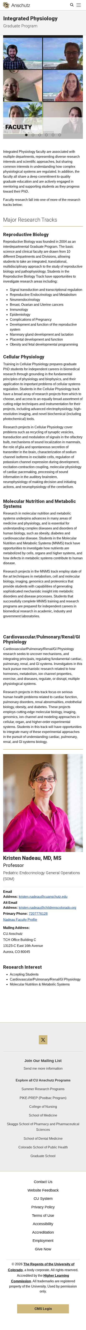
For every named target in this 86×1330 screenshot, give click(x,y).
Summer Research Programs (43, 1089)
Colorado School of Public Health (43, 1147)
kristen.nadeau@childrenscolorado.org (47, 907)
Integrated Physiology (30, 18)
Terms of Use (43, 1216)
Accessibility (43, 1224)
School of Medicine (43, 1115)
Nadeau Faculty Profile (20, 919)
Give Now (43, 1249)
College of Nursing (43, 1106)
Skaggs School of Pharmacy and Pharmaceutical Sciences (43, 1126)
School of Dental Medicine (43, 1138)
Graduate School (43, 1156)
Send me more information (43, 1068)
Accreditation (43, 1232)
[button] (26, 135)
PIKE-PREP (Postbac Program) (43, 1098)
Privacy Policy (43, 1207)
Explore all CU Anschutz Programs (43, 1080)
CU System (43, 1199)
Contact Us (43, 1182)
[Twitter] (43, 1046)
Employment (43, 1241)
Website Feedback (43, 1190)
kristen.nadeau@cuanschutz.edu (43, 896)
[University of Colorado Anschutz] (16, 5)
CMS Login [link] (43, 1309)
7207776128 (38, 913)
